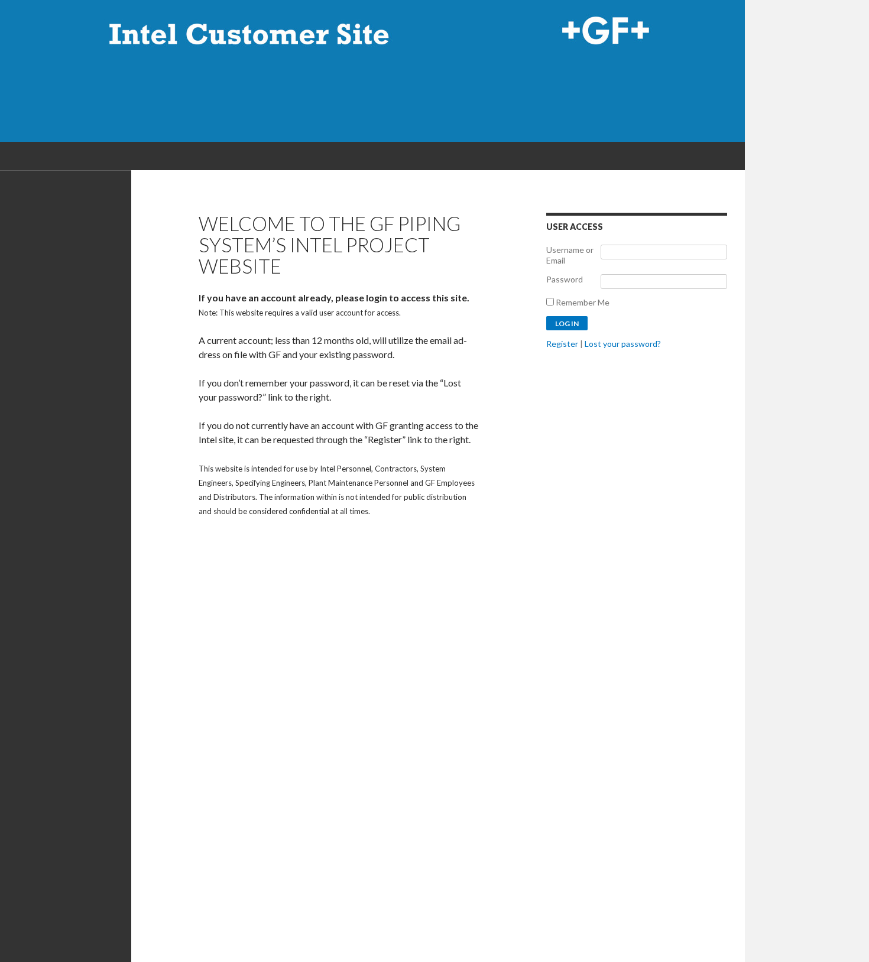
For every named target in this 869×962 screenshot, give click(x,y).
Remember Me (581, 302)
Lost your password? (623, 344)
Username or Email (570, 255)
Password (564, 279)
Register (562, 344)
